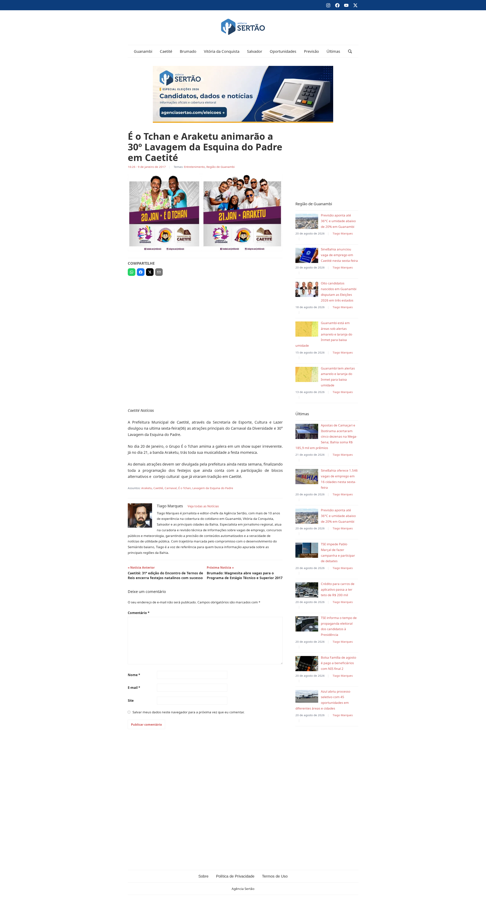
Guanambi (143, 51)
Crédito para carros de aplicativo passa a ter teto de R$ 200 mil (337, 589)
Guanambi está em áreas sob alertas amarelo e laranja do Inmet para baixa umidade (323, 334)
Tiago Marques (343, 233)
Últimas (333, 51)
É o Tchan (184, 488)
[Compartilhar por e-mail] (159, 272)
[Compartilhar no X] (150, 272)
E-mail (134, 687)
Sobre (203, 876)
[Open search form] (350, 51)
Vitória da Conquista (221, 51)
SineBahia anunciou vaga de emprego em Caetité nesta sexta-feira (339, 255)
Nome (134, 675)
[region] (205, 306)
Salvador (254, 51)
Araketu (146, 488)
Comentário (138, 613)
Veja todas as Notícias (203, 506)
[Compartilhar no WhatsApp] (131, 272)
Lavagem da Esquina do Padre (212, 488)
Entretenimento (194, 167)
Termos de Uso (275, 876)
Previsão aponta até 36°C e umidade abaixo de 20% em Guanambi (338, 221)
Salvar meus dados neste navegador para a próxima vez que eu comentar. (189, 712)
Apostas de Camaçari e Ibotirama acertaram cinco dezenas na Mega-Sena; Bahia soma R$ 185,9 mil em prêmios (326, 436)
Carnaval (171, 488)
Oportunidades (283, 51)
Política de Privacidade (235, 876)
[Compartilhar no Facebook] (140, 272)
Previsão (311, 51)
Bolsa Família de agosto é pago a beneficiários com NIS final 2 (338, 663)
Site (131, 700)
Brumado (188, 51)
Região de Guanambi (220, 167)
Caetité (166, 51)
